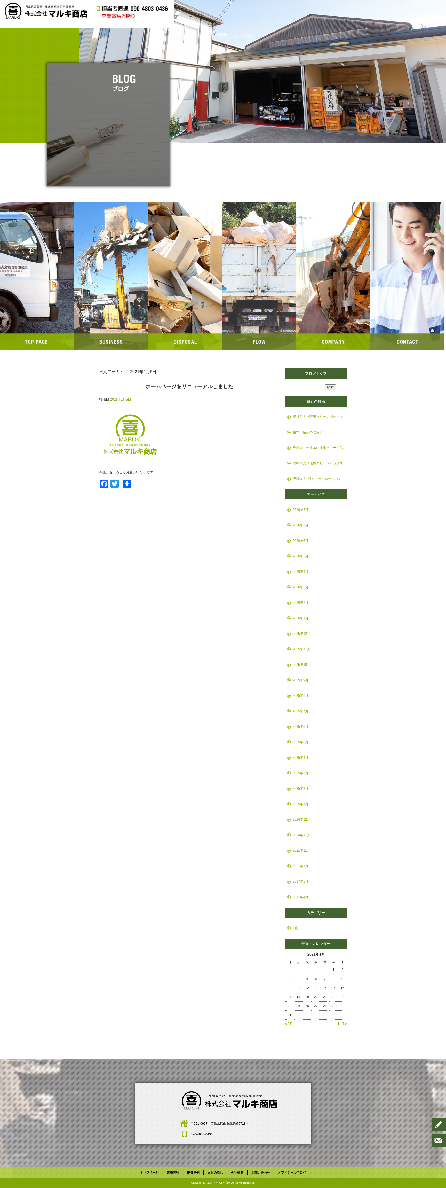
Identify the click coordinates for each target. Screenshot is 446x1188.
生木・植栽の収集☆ (308, 432)
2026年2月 (300, 603)
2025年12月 (301, 634)
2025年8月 (300, 696)
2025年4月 (300, 758)
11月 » (342, 1024)
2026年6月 (300, 541)
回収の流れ (259, 276)
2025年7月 (300, 711)
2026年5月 (300, 556)
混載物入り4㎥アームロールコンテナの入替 (320, 479)
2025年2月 (300, 789)
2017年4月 (300, 897)
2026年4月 (300, 572)
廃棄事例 (185, 276)
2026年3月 (300, 587)
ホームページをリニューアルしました (189, 386)
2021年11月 (301, 851)
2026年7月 (300, 525)
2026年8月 (300, 510)
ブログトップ (316, 373)
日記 (296, 928)
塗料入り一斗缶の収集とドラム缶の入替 (320, 448)
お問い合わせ (407, 276)
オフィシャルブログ (292, 1172)
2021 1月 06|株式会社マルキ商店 (424, 2)
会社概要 (333, 276)
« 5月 (289, 1024)
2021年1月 (300, 866)
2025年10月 (301, 665)
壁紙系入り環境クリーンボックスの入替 (320, 417)
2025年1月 (300, 804)
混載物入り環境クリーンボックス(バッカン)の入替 (320, 463)
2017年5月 (300, 882)
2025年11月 (301, 649)
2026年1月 (300, 618)
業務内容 (111, 276)
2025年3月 (300, 773)
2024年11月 (301, 835)
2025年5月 (300, 742)
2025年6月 (300, 727)
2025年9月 (300, 680)
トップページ (37, 276)
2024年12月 (301, 820)
